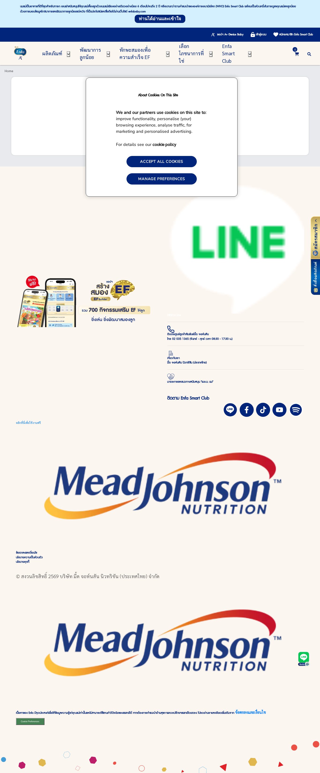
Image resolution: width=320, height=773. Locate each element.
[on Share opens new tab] (246, 409)
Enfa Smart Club (228, 53)
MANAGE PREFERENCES (161, 178)
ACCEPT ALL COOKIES (161, 161)
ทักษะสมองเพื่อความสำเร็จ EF (135, 53)
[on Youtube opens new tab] (279, 409)
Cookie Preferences (30, 721)
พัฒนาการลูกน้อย (90, 53)
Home (9, 71)
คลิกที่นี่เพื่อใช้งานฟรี (28, 423)
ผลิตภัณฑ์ (52, 53)
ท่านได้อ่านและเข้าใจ (160, 19)
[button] (309, 53)
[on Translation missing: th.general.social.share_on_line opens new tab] (230, 409)
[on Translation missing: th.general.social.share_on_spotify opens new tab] (296, 409)
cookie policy (164, 144)
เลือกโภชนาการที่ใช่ (191, 53)
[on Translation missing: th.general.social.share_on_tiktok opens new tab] (263, 409)
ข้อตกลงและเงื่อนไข (250, 712)
